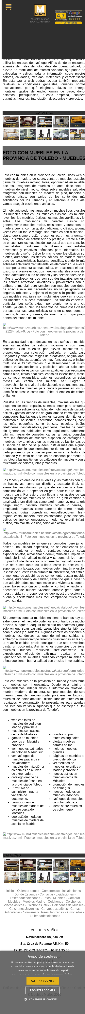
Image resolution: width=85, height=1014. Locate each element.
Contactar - (48, 894)
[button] (42, 999)
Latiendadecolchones (45, 916)
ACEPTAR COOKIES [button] (42, 980)
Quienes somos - (29, 890)
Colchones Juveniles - (25, 908)
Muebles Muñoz (40, 20)
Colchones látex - (39, 905)
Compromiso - (52, 890)
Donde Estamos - (27, 894)
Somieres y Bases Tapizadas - (44, 912)
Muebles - (60, 898)
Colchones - (57, 901)
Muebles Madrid (34, 901)
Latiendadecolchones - (26, 898)
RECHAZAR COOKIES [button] (42, 990)
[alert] (42, 982)
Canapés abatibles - (55, 908)
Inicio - (11, 890)
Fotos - (48, 898)
